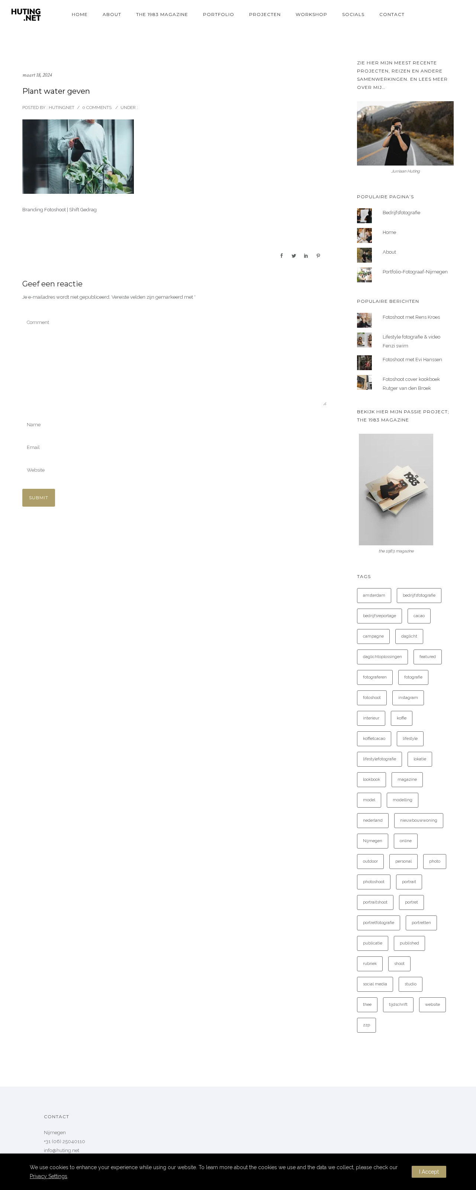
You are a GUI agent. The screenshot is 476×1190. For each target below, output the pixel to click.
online (406, 840)
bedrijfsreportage (379, 615)
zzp (366, 1025)
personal (403, 861)
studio (410, 984)
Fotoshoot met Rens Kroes (411, 317)
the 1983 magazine (162, 14)
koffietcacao (374, 738)
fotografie (413, 677)
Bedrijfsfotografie (401, 212)
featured (427, 656)
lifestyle (410, 738)
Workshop (311, 14)
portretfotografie (378, 922)
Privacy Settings (48, 1176)
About (112, 14)
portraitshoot (375, 902)
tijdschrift (398, 1004)
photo (434, 861)
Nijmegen (372, 840)
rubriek (370, 963)
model (369, 800)
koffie (401, 718)
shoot (399, 963)
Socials (353, 14)
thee (367, 1004)
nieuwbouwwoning (418, 820)
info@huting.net (61, 1150)
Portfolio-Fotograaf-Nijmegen (415, 272)
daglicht (409, 636)
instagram (408, 697)
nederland (373, 820)
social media (375, 984)
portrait (409, 881)
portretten (421, 922)
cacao (419, 615)
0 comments (97, 107)
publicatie (372, 943)
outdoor (370, 861)
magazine (407, 779)
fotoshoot (372, 697)
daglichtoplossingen (382, 656)
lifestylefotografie (379, 759)
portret (411, 902)
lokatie (420, 759)
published (409, 943)
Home (80, 14)
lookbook (371, 779)
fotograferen (375, 677)
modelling (402, 800)
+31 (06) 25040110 (64, 1141)
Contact (392, 14)
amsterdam (374, 595)
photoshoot (374, 881)
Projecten (265, 14)
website (432, 1004)
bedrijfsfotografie (419, 595)
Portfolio (218, 14)
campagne (373, 636)
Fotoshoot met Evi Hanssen (412, 359)
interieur (371, 718)
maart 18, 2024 (37, 74)
